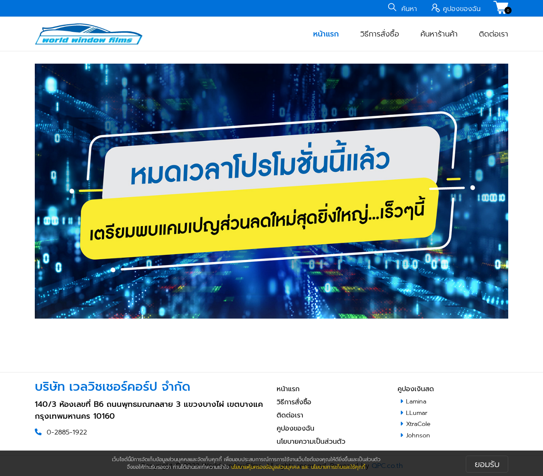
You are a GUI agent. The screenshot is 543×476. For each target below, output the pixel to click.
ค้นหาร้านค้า (439, 34)
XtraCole (418, 423)
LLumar (417, 412)
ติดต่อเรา (493, 34)
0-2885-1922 (67, 432)
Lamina (416, 401)
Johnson (418, 435)
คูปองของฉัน (295, 428)
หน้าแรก (326, 34)
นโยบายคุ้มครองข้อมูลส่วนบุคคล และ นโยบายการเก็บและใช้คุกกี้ (298, 467)
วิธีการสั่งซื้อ (379, 34)
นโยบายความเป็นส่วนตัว (311, 442)
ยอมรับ (487, 464)
